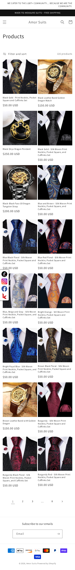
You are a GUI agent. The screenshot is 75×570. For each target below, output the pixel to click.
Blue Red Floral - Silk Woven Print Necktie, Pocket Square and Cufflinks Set (54, 260)
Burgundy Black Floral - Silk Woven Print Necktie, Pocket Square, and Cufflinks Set (17, 477)
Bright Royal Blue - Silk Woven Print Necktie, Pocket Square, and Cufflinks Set (20, 369)
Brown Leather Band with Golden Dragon (19, 422)
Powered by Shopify (46, 563)
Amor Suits (31, 563)
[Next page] (62, 501)
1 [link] (13, 501)
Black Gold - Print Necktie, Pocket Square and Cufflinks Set (19, 99)
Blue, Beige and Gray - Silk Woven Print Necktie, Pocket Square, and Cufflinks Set (20, 314)
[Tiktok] (4, 274)
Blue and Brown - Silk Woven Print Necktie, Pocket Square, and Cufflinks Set (55, 206)
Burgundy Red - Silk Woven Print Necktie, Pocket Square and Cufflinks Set (54, 477)
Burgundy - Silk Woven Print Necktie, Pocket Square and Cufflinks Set (52, 423)
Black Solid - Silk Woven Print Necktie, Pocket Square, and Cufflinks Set (52, 152)
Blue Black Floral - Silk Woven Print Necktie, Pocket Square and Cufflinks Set (19, 260)
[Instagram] (4, 281)
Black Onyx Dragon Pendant (17, 149)
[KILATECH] (4, 296)
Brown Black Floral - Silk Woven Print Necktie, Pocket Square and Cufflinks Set (54, 369)
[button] (5, 22)
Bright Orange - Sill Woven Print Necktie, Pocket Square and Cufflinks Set (54, 315)
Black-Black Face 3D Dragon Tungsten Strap (16, 205)
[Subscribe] (58, 534)
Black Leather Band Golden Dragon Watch (51, 99)
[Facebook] (4, 288)
